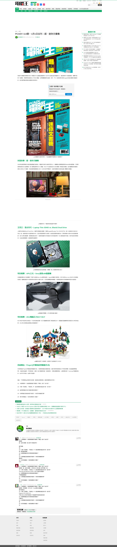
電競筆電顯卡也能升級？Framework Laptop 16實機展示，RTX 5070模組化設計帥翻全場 (92, 56)
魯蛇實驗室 (20, 37)
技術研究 (45, 10)
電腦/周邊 (58, 8)
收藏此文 (38, 37)
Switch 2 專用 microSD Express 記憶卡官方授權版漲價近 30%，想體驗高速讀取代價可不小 (41, 406)
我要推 (78, 438)
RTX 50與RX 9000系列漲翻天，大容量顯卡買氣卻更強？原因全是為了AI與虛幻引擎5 (92, 50)
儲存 (43, 8)
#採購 (57, 417)
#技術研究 (18, 420)
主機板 (29, 8)
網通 (53, 8)
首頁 (16, 31)
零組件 (17, 10)
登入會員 (29, 509)
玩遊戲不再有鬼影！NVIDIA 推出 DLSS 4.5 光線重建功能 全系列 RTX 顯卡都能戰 (92, 46)
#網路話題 (40, 417)
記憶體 (39, 8)
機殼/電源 (48, 8)
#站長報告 (74, 417)
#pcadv (23, 417)
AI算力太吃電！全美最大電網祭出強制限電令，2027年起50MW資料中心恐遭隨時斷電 (40, 408)
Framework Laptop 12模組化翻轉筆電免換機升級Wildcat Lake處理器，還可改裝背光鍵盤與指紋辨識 (92, 64)
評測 (21, 8)
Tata (21, 484)
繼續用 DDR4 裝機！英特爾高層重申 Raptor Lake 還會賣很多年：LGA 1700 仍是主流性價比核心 (92, 39)
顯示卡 (34, 8)
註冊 (97, 3)
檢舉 (40, 437)
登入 (94, 3)
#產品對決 (67, 417)
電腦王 (21, 4)
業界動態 (76, 8)
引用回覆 (37, 437)
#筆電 (34, 417)
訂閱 (101, 3)
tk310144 (22, 464)
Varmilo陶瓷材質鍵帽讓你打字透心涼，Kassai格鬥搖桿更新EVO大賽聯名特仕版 (92, 53)
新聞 (17, 8)
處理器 (24, 8)
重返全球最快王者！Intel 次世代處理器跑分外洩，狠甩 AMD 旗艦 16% (92, 43)
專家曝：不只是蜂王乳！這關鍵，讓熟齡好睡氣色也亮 (31, 411)
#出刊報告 (46, 417)
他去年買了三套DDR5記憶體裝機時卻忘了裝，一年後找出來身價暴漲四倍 (36, 413)
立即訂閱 (68, 94)
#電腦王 (29, 417)
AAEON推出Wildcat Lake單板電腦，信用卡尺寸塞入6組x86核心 (92, 68)
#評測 (62, 417)
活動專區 (70, 8)
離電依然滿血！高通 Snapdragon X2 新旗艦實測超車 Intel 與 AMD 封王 (92, 35)
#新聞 (52, 417)
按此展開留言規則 (31, 511)
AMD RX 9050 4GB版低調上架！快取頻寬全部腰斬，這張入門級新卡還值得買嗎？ (92, 60)
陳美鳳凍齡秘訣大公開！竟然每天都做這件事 (29, 404)
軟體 (41, 10)
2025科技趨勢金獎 (83, 8)
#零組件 (18, 417)
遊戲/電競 (64, 8)
